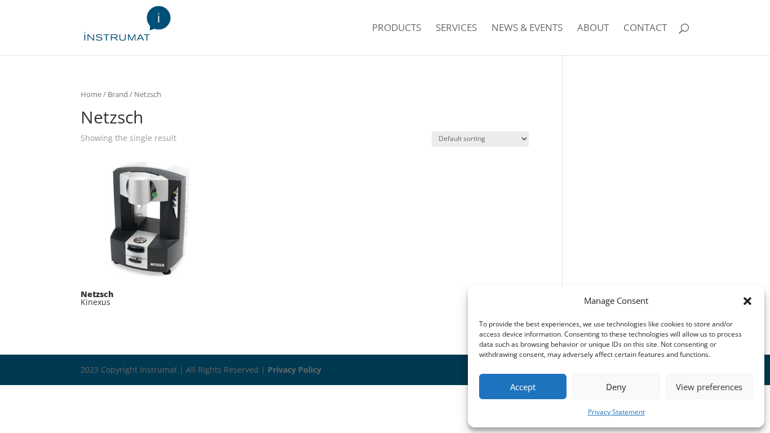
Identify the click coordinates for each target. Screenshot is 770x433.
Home (91, 94)
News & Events (527, 29)
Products (396, 29)
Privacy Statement (616, 412)
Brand (118, 94)
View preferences (709, 386)
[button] (747, 301)
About (593, 29)
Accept (523, 386)
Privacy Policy (294, 369)
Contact (645, 29)
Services (456, 29)
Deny (616, 386)
